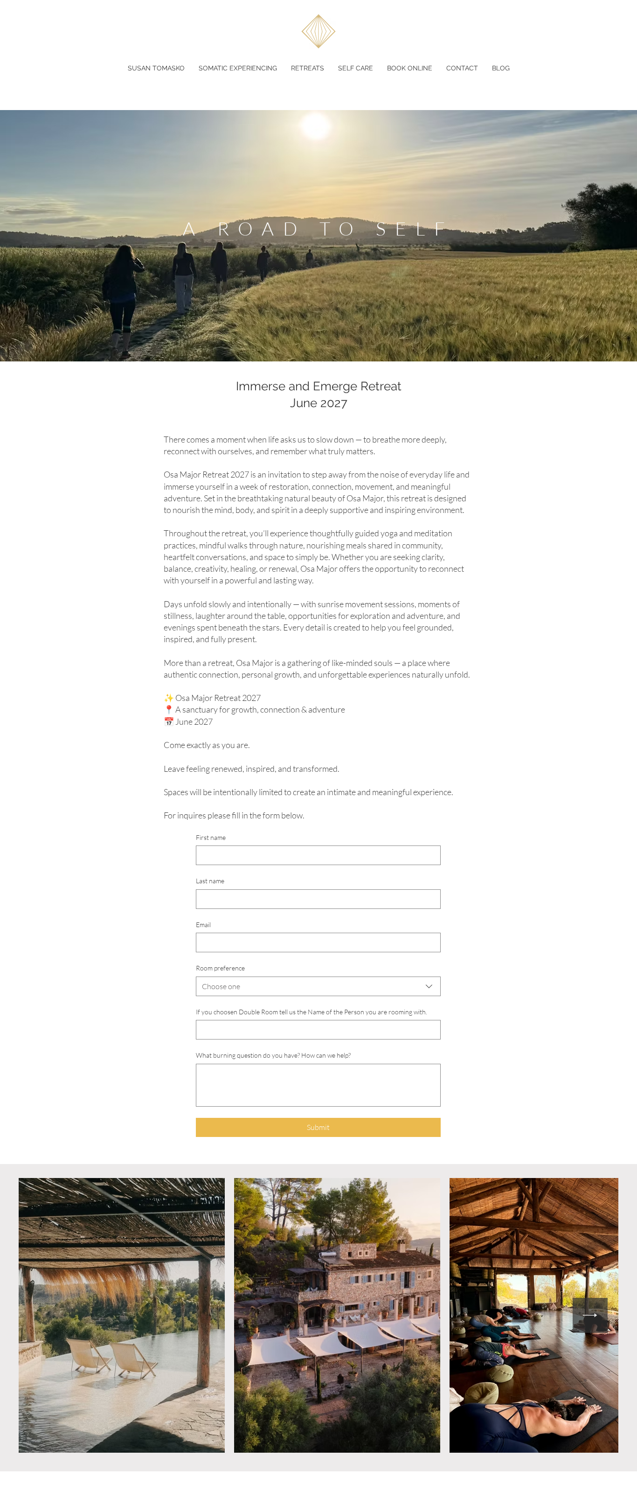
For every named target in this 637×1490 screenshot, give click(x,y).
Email (203, 925)
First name (211, 837)
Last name (210, 881)
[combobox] (318, 986)
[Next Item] (590, 1315)
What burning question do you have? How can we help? (273, 1055)
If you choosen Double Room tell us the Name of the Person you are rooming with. (311, 1012)
